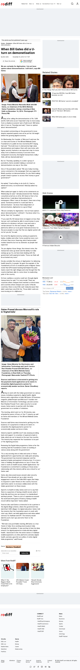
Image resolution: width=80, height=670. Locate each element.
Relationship (18, 649)
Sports (61, 624)
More (58, 4)
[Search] (72, 4)
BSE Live (3, 641)
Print (39, 551)
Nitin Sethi (6, 57)
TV (54, 4)
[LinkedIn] (49, 667)
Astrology (62, 634)
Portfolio (3, 651)
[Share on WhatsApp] (30, 667)
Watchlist (4, 649)
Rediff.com (63, 660)
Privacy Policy (19, 661)
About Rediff (2, 661)
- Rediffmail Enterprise (43, 621)
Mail (26, 4)
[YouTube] (45, 667)
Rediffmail (40, 616)
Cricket (61, 626)
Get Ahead (62, 629)
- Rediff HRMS (41, 626)
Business (9, 43)
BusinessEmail (46, 4)
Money (37, 4)
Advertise (12, 660)
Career (17, 646)
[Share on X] (34, 667)
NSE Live (3, 644)
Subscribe (24, 553)
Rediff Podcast (63, 636)
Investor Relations (39, 661)
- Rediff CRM (40, 629)
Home (23, 4)
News (30, 4)
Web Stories (47, 193)
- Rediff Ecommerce (42, 624)
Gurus (51, 4)
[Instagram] (42, 667)
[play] (61, 202)
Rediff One (40, 619)
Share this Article (10, 61)
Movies (61, 621)
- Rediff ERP (40, 631)
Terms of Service (28, 661)
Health (17, 641)
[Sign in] (77, 4)
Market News (4, 646)
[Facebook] (38, 667)
